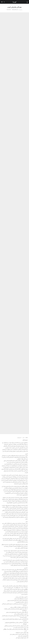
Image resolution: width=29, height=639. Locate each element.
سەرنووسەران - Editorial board (17, 9)
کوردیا (14, 2)
